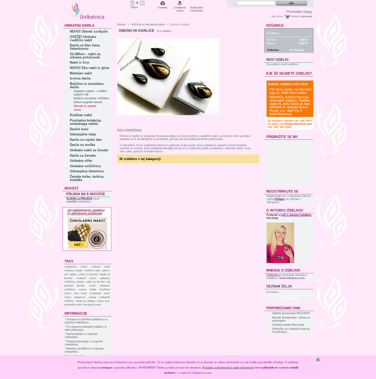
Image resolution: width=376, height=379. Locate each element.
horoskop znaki (92, 304)
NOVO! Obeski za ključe (89, 31)
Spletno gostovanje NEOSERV (291, 313)
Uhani (77, 109)
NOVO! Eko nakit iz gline (89, 68)
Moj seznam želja (289, 298)
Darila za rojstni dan (86, 140)
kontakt (162, 7)
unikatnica (70, 266)
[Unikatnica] (88, 17)
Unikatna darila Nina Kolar (288, 324)
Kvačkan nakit (81, 115)
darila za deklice (85, 301)
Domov (121, 24)
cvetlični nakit (92, 270)
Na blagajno (297, 49)
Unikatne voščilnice (85, 166)
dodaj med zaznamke (196, 8)
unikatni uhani (86, 278)
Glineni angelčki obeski (88, 102)
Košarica (296, 16)
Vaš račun (277, 16)
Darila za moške (82, 145)
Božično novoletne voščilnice (91, 98)
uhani (84, 266)
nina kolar (80, 293)
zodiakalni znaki (100, 293)
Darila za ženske (83, 155)
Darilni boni (79, 129)
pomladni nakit (73, 304)
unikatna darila (73, 270)
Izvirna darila (80, 78)
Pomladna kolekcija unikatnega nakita (85, 122)
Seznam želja (279, 286)
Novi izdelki (277, 60)
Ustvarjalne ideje (83, 134)
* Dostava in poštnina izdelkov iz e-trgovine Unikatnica (86, 321)
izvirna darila (87, 289)
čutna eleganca (74, 297)
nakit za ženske (95, 281)
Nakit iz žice (79, 62)
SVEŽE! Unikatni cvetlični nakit (83, 38)
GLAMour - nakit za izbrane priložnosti (85, 55)
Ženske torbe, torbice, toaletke (87, 178)
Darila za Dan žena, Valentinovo (85, 47)
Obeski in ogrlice (85, 105)
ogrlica (73, 274)
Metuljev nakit (81, 73)
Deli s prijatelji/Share (129, 129)
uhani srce (103, 301)
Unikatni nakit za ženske (89, 150)
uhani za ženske (88, 274)
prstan (80, 281)
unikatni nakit (100, 266)
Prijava (307, 11)
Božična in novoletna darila (86, 85)
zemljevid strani (179, 8)
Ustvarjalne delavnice (87, 171)
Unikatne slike (81, 161)
